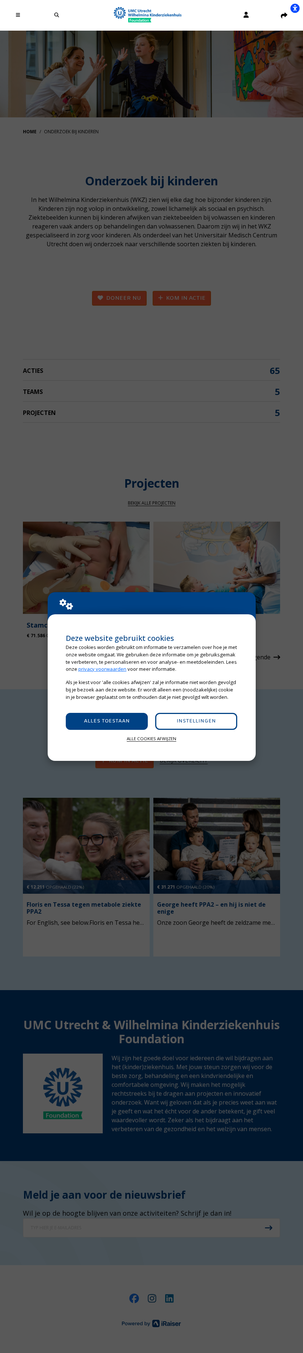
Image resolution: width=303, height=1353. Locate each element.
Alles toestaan (107, 721)
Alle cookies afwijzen (151, 738)
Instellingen (196, 721)
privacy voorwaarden (102, 669)
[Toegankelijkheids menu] (294, 8)
